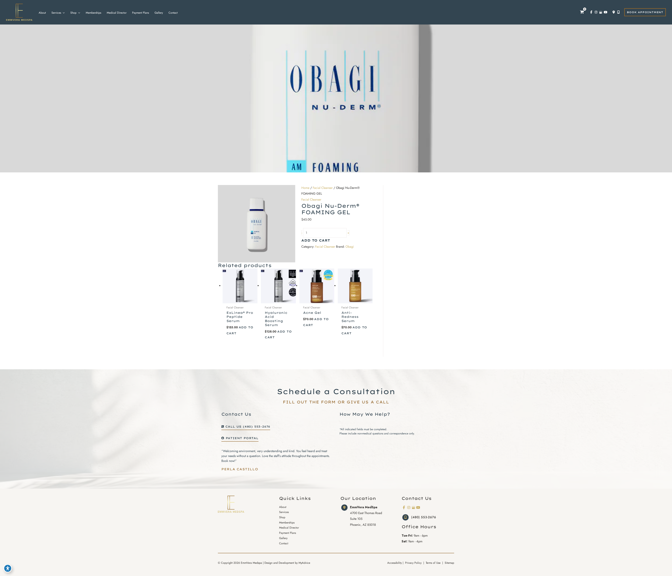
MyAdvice (304, 563)
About (282, 507)
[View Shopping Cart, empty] (581, 12)
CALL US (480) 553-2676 (247, 426)
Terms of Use (433, 563)
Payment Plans (287, 533)
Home (305, 188)
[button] (645, 12)
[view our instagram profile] (596, 12)
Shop (282, 517)
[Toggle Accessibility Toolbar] (8, 568)
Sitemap (449, 563)
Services (284, 512)
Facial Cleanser (323, 188)
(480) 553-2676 (423, 517)
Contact (283, 543)
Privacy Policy (413, 563)
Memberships (287, 523)
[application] (63, 13)
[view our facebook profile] (591, 12)
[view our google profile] (600, 12)
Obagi (349, 246)
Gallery (283, 538)
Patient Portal (241, 438)
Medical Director (289, 528)
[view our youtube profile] (605, 12)
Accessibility (394, 563)
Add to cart (315, 240)
